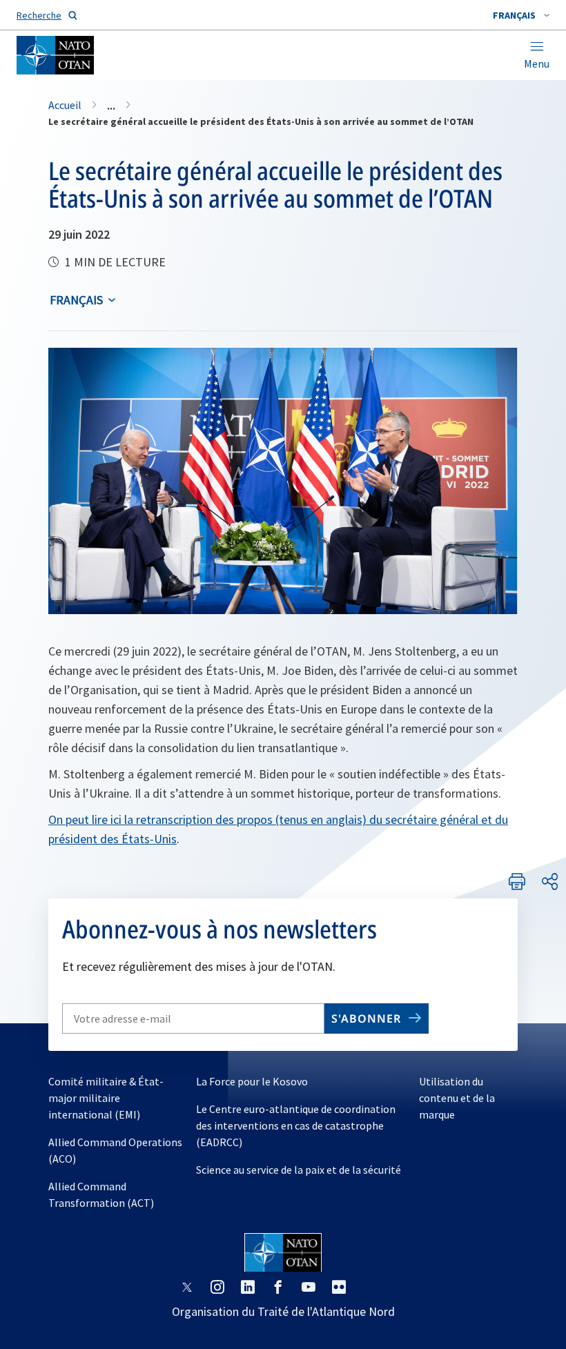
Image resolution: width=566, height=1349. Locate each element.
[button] (521, 15)
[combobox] (521, 15)
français (76, 300)
